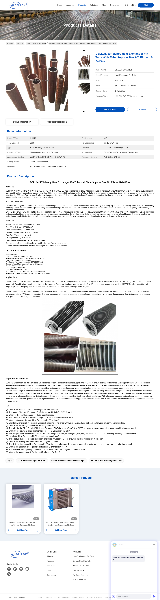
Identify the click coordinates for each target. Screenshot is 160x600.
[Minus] (154, 544)
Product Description (57, 122)
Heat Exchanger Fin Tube (36, 43)
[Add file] (113, 596)
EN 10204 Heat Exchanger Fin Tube (106, 461)
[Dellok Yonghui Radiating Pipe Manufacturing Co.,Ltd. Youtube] (21, 569)
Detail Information (22, 122)
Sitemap (22, 597)
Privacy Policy (12, 597)
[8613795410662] (27, 569)
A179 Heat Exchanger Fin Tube (31, 461)
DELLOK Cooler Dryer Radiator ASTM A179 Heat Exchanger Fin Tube (23, 524)
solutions (94, 5)
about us (70, 5)
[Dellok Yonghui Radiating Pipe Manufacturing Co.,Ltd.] (18, 5)
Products (20, 43)
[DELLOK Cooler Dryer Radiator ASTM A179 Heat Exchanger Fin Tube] (23, 502)
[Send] (154, 596)
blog (104, 5)
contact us (114, 5)
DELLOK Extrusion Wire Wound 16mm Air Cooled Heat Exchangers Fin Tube (61, 524)
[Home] (20, 557)
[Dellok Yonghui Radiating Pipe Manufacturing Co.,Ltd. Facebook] (9, 569)
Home (59, 5)
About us (50, 556)
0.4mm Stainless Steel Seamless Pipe (67, 461)
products (82, 5)
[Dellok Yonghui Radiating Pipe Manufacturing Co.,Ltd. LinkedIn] (15, 569)
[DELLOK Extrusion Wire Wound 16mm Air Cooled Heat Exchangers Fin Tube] (61, 502)
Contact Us (51, 575)
